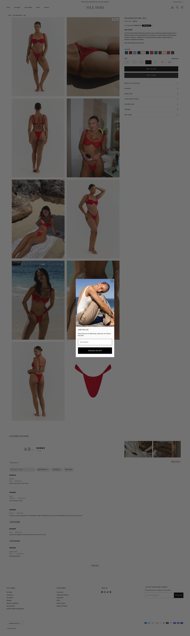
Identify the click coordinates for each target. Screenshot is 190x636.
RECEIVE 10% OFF (95, 351)
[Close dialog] (112, 281)
